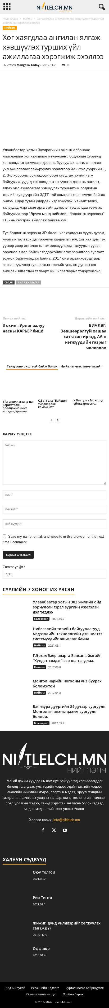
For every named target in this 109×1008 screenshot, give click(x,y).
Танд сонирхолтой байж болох (32, 366)
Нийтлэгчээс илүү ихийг (81, 366)
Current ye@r (14, 567)
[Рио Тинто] (16, 905)
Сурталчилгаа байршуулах (85, 988)
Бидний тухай (15, 988)
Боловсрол (41, 618)
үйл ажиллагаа (28, 282)
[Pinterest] (32, 78)
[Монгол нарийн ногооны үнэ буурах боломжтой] (16, 685)
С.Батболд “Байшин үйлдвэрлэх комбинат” (52, 403)
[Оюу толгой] (16, 879)
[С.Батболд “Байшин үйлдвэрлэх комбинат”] (54, 387)
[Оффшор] (16, 956)
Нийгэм (27, 18)
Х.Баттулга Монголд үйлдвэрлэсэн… (88, 401)
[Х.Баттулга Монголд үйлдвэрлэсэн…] (90, 387)
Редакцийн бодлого (45, 988)
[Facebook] (8, 78)
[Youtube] (65, 831)
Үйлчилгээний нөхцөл (41, 994)
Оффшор (41, 948)
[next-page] (57, 420)
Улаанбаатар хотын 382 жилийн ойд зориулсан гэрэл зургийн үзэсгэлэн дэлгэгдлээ (67, 607)
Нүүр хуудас (10, 18)
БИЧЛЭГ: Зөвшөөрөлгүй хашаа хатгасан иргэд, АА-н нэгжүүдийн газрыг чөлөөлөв (83, 336)
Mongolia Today (28, 65)
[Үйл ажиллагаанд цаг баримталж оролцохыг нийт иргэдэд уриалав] (19, 387)
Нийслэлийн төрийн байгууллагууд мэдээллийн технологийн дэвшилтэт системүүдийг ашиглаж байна (67, 633)
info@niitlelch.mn (66, 820)
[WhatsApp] (44, 78)
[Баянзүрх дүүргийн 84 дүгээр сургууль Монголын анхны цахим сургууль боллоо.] (16, 713)
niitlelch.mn (63, 1002)
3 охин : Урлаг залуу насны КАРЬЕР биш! (24, 328)
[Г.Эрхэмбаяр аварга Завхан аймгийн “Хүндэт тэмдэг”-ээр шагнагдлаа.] (16, 664)
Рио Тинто (42, 897)
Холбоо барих (73, 994)
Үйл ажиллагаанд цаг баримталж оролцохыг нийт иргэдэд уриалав (18, 406)
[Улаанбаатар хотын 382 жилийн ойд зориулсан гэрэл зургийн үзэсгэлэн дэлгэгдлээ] (16, 609)
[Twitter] (20, 78)
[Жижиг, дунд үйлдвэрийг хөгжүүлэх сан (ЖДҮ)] (16, 930)
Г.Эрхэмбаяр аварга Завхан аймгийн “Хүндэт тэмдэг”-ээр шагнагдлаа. (67, 658)
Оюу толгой (44, 872)
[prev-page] (51, 420)
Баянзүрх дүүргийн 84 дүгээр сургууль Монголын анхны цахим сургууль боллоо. (69, 711)
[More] (56, 78)
